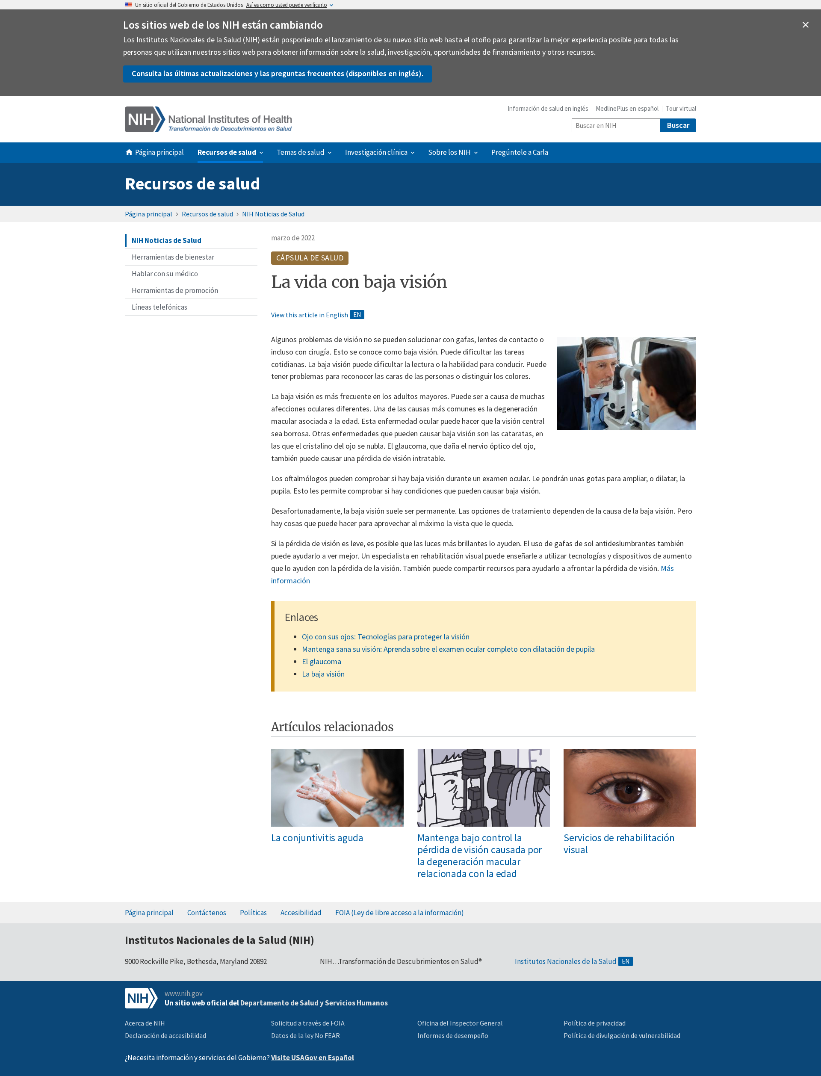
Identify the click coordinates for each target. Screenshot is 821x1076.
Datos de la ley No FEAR (305, 1035)
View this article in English (309, 314)
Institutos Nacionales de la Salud (566, 961)
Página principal (148, 214)
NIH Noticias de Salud (273, 214)
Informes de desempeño (452, 1035)
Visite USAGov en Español (312, 1057)
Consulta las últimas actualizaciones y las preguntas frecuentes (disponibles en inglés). (277, 73)
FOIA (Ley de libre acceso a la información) (399, 912)
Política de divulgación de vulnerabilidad (622, 1035)
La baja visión (323, 674)
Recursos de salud (192, 183)
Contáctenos (206, 912)
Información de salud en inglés (548, 108)
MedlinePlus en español (627, 108)
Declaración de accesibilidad (165, 1035)
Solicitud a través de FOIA (308, 1023)
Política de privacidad (595, 1023)
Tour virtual (681, 108)
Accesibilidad (301, 912)
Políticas (253, 912)
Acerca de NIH (145, 1023)
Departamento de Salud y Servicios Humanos (314, 1003)
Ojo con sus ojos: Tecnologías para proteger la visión (386, 636)
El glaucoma (321, 661)
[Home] (208, 119)
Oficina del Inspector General (460, 1023)
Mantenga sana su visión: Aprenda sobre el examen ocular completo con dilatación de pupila (448, 649)
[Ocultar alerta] (805, 25)
